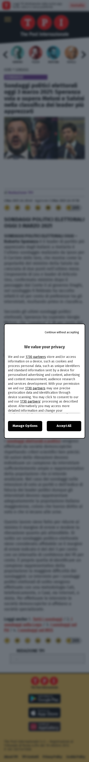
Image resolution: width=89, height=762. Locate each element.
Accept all (64, 426)
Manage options (25, 426)
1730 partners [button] (36, 357)
